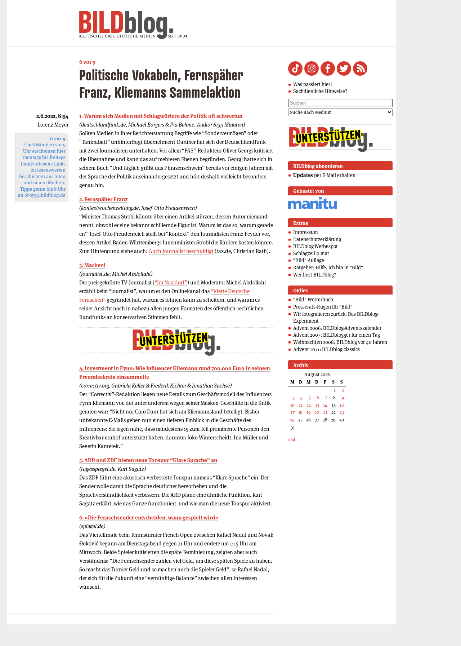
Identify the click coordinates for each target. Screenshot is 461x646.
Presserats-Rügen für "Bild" (323, 307)
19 (308, 412)
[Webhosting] (312, 207)
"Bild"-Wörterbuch (313, 299)
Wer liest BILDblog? (314, 274)
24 (292, 420)
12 (309, 405)
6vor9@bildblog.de (45, 195)
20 (316, 412)
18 (300, 412)
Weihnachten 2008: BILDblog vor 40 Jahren (340, 342)
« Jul (291, 439)
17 (293, 412)
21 (325, 412)
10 (292, 405)
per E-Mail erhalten (324, 175)
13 (317, 405)
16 (342, 405)
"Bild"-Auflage (308, 260)
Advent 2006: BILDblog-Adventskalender (337, 328)
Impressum (305, 232)
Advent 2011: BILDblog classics (326, 349)
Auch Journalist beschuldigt (181, 251)
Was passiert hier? (312, 84)
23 (342, 412)
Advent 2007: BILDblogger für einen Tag (336, 335)
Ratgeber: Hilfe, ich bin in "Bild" (328, 267)
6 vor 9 (87, 61)
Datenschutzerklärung (317, 239)
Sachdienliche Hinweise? (320, 91)
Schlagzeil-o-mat (311, 253)
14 (325, 405)
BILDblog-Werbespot (315, 246)
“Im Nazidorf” (171, 282)
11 (301, 405)
